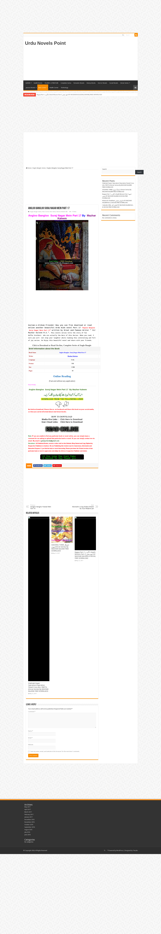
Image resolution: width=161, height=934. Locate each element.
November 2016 (29, 822)
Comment (31, 711)
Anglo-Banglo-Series (39, 168)
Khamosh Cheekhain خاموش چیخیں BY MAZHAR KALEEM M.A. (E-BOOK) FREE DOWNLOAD (66, 94)
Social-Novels (113, 83)
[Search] (136, 35)
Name (30, 731)
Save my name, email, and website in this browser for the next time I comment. (55, 751)
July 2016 (27, 832)
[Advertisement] (96, 63)
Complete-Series (66, 83)
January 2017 (28, 817)
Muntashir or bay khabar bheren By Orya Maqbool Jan (83, 506)
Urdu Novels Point (45, 43)
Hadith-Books (38, 83)
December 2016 (29, 819)
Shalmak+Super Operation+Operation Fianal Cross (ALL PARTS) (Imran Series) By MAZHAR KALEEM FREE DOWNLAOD (38, 687)
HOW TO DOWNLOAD (61, 416)
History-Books (91, 83)
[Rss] (123, 35)
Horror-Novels (102, 83)
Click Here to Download (71, 419)
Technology (64, 87)
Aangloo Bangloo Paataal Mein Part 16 (40, 506)
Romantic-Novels (79, 83)
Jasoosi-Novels (30, 87)
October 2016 (28, 824)
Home (29, 168)
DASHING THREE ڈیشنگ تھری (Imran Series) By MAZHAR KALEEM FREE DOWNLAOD (60, 548)
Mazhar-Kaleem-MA (62, 211)
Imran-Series (124, 83)
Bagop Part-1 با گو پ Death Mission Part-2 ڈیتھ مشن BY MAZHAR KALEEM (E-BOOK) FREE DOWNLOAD (85, 555)
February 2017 (28, 814)
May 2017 (27, 807)
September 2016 (29, 827)
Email (30, 738)
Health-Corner (54, 87)
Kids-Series (53, 211)
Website (30, 744)
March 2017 (28, 812)
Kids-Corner (42, 87)
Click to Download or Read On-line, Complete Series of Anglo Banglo (62, 345)
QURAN (28, 83)
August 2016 (28, 829)
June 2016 (27, 834)
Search (104, 169)
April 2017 (27, 809)
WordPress (119, 850)
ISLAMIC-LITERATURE (51, 83)
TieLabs (135, 850)
